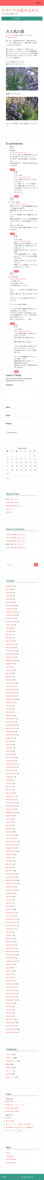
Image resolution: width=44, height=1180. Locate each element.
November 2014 (11, 1032)
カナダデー (9, 509)
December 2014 (11, 1029)
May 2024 (9, 673)
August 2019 (10, 854)
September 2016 (11, 961)
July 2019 (9, 858)
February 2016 (11, 984)
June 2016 (9, 971)
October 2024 (10, 657)
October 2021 (10, 770)
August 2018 (10, 893)
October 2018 (10, 887)
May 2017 (9, 938)
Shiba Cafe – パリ (12, 1101)
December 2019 (11, 841)
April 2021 (9, 790)
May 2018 (9, 903)
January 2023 (10, 722)
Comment (10, 385)
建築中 (8, 1064)
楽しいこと (9, 1071)
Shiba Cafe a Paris (12, 1108)
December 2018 (11, 880)
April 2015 (9, 1016)
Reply (12, 169)
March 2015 (10, 1019)
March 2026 (10, 602)
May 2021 (9, 786)
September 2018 (11, 890)
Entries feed (10, 1156)
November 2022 (11, 728)
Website (9, 424)
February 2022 (11, 757)
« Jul (7, 479)
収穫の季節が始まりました (14, 506)
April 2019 (9, 867)
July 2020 (9, 819)
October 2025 (10, 618)
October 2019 (10, 848)
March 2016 (10, 980)
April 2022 (9, 751)
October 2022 (10, 731)
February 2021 (11, 796)
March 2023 (10, 715)
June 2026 (9, 592)
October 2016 (10, 958)
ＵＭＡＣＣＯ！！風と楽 (14, 1130)
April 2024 (9, 676)
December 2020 (11, 803)
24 (7, 470)
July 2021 (9, 780)
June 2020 (9, 822)
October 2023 (10, 696)
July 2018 (9, 896)
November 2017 (11, 922)
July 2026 (9, 589)
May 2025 (9, 634)
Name (8, 407)
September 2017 (11, 926)
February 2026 (11, 605)
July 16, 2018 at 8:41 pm (18, 152)
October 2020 (10, 809)
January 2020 (10, 838)
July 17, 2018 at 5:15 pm (18, 204)
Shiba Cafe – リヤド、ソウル (15, 1105)
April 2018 (9, 906)
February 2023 (11, 719)
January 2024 (10, 686)
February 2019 (11, 874)
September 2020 (11, 812)
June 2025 (9, 631)
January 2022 (10, 761)
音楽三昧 (9, 512)
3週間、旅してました (13, 499)
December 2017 (11, 919)
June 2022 (9, 744)
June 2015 (9, 1010)
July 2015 (9, 1006)
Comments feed (11, 1159)
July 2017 (9, 932)
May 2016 (9, 974)
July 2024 (9, 667)
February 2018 (11, 913)
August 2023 (10, 702)
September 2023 (11, 699)
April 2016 (9, 977)
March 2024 (10, 680)
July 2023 (9, 706)
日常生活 (8, 18)
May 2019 (9, 864)
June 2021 (9, 783)
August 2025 (10, 625)
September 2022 (11, 735)
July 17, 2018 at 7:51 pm (22, 241)
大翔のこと (9, 1058)
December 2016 (11, 951)
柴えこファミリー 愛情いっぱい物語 (18, 1124)
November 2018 (11, 883)
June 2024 (9, 670)
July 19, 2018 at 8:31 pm (22, 331)
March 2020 (10, 832)
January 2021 (10, 799)
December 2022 (11, 725)
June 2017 (9, 935)
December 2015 (11, 990)
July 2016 (9, 968)
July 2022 (9, 741)
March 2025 (10, 641)
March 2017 (10, 942)
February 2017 (11, 945)
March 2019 (10, 871)
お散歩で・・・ (11, 1118)
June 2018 (9, 900)
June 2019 (9, 861)
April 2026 (9, 599)
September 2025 (11, 622)
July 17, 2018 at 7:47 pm (22, 177)
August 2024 (10, 664)
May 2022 (9, 748)
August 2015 (10, 1003)
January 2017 (10, 948)
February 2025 (11, 644)
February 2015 (11, 1023)
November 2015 (11, 993)
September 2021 (11, 774)
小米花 (12, 277)
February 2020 (11, 835)
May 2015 (9, 1013)
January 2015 (10, 1026)
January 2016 (10, 987)
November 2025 (11, 615)
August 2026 (10, 586)
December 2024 (11, 651)
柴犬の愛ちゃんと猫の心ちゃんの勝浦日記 (19, 1127)
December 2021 (11, 764)
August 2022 (10, 738)
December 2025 (11, 612)
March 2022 (10, 754)
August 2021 (10, 777)
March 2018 (10, 909)
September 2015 (11, 1000)
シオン (10, 35)
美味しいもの (10, 1077)
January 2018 (10, 916)
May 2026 (9, 596)
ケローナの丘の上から (20, 9)
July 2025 (9, 628)
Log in (8, 1153)
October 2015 (10, 997)
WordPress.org (11, 1163)
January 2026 (10, 609)
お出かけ (9, 1054)
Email (8, 415)
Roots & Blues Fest (12, 502)
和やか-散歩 (10, 1121)
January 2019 (10, 877)
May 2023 (9, 712)
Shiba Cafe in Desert (12, 1111)
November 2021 (11, 767)
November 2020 (11, 806)
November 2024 (11, 654)
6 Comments (12, 37)
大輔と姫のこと (11, 1061)
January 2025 (10, 647)
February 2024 (11, 683)
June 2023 (9, 709)
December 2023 (11, 689)
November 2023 (11, 693)
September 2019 (11, 851)
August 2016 (10, 964)
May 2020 (9, 825)
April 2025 (9, 638)
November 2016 (11, 955)
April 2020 (9, 828)
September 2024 (11, 660)
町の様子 (9, 1074)
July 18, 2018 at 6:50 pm (18, 279)
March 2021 (10, 793)
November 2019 (11, 845)
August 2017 (10, 929)
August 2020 (10, 816)
